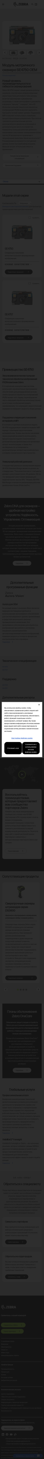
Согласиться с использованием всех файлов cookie (31, 748)
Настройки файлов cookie (22, 738)
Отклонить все (13, 748)
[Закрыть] (39, 704)
